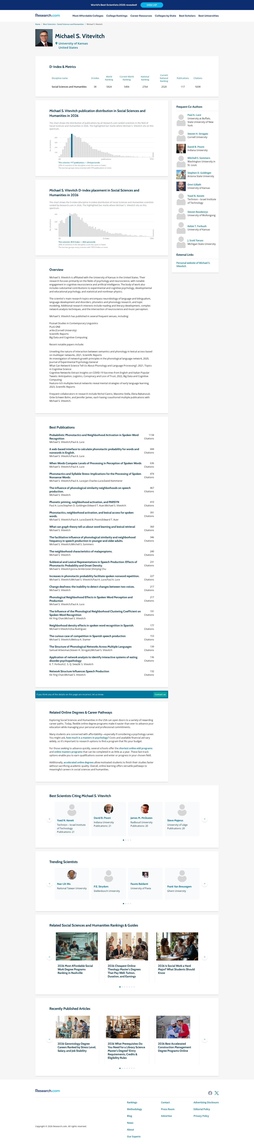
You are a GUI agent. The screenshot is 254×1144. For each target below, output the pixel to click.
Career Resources (141, 16)
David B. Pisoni (196, 146)
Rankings (132, 1102)
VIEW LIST (152, 5)
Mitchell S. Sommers (199, 158)
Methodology (134, 1109)
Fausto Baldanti (139, 884)
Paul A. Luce (194, 115)
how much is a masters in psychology (87, 737)
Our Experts (134, 1136)
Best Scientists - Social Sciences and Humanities (63, 24)
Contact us (160, 694)
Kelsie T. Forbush (197, 226)
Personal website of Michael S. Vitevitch (193, 264)
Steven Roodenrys (198, 212)
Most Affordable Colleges (87, 16)
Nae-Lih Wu (64, 884)
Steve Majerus (175, 820)
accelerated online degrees (79, 762)
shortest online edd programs (135, 748)
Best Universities (208, 16)
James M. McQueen (141, 818)
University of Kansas (73, 43)
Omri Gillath (194, 184)
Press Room (167, 1109)
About (130, 1129)
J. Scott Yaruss (195, 240)
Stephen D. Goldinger (199, 172)
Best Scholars (187, 16)
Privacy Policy (201, 1116)
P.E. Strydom (101, 886)
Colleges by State (165, 16)
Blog (129, 1116)
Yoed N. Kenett (196, 195)
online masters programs (68, 751)
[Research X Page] (217, 1093)
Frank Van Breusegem (179, 886)
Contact (165, 1102)
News (130, 1122)
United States (68, 48)
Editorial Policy (202, 1109)
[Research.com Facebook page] (210, 1093)
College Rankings (116, 16)
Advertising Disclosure (206, 1102)
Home (37, 24)
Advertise (166, 1116)
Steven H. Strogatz (198, 133)
